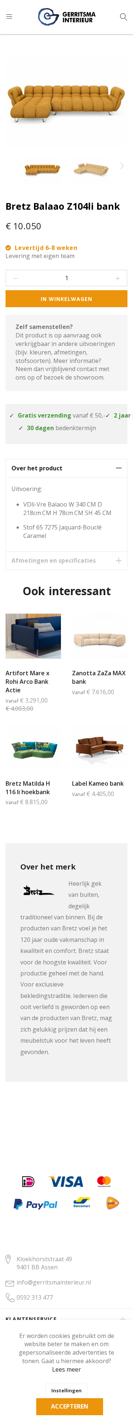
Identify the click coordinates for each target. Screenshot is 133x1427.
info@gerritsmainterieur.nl (54, 1282)
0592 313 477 (35, 1297)
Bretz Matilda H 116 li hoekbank (28, 787)
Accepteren (69, 1406)
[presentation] (122, 166)
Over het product (36, 468)
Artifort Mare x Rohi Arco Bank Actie (28, 681)
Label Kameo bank (98, 783)
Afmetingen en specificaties (53, 560)
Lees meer (66, 1369)
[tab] (66, 468)
